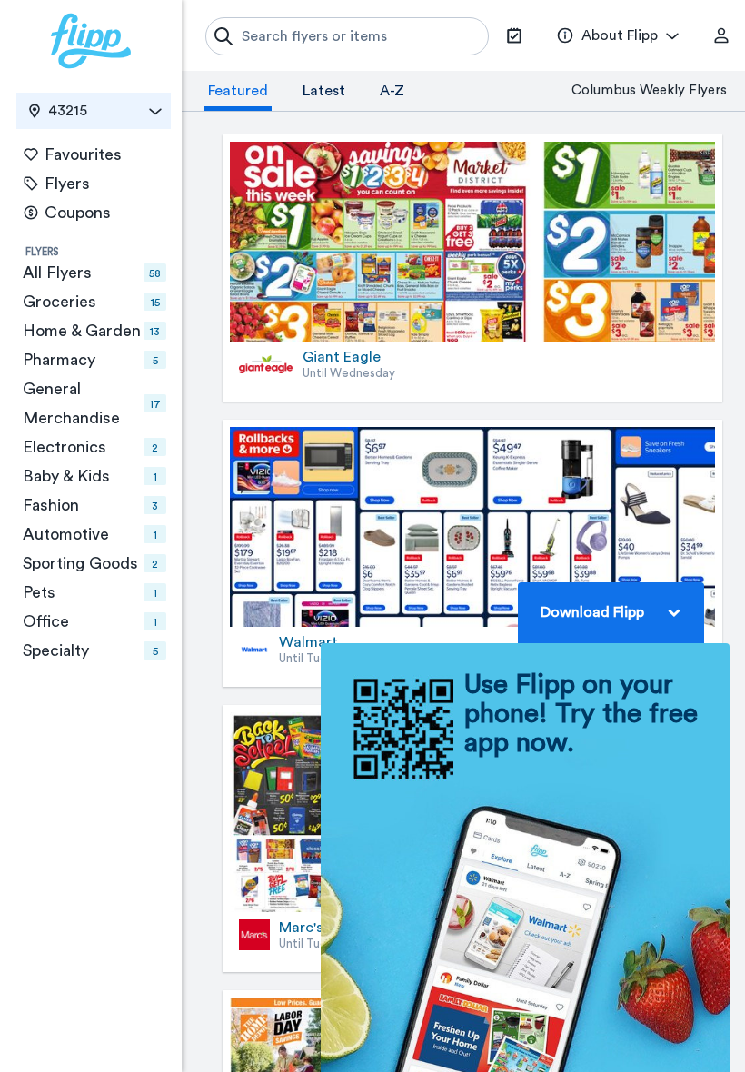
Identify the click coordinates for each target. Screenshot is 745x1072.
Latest (324, 91)
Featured (238, 91)
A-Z (392, 91)
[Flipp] (91, 41)
